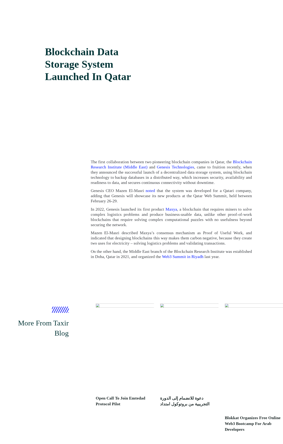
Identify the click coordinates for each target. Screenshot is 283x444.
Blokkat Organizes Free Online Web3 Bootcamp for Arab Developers (253, 423)
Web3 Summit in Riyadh (182, 256)
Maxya (171, 209)
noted (150, 190)
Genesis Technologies (175, 167)
